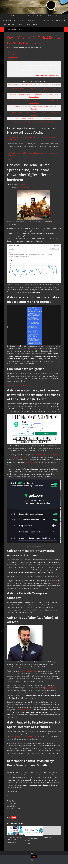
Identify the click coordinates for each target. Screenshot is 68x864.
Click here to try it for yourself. (17, 385)
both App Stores (50, 688)
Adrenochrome (21, 16)
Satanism (57, 16)
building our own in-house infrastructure (22, 736)
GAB (8, 160)
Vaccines (10, 29)
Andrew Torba (24, 185)
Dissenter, (54, 583)
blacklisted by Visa (24, 710)
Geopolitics (31, 16)
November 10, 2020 (22, 187)
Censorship (22, 20)
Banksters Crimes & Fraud (10, 20)
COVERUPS (31, 20)
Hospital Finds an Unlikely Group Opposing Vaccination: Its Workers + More (34, 122)
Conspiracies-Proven (43, 20)
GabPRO (42, 748)
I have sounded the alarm (28, 671)
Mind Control (41, 16)
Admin (10, 48)
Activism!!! (11, 16)
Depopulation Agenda (9, 25)
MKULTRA (49, 16)
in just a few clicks (30, 462)
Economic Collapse (31, 25)
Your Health (18, 29)
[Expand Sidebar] (2, 29)
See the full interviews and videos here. (47, 75)
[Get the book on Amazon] (32, 860)
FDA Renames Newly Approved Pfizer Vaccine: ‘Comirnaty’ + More (34, 118)
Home (4, 16)
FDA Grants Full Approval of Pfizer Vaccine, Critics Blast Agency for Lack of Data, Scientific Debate (34, 85)
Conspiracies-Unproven (58, 20)
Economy (20, 25)
